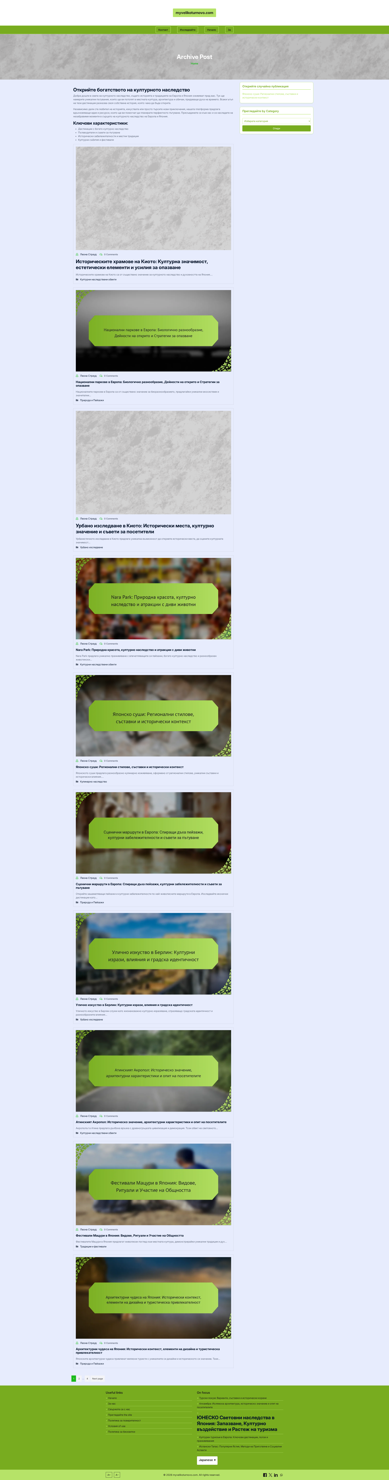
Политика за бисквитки (121, 1431)
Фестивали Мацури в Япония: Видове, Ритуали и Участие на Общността (130, 1235)
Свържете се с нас (119, 1409)
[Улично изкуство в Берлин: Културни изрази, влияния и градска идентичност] (153, 953)
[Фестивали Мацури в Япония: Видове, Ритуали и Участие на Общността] (153, 1184)
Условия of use (116, 1426)
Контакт (163, 29)
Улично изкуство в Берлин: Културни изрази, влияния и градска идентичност (134, 1005)
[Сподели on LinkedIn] (276, 1474)
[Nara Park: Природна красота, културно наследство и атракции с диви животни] (153, 598)
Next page (97, 1378)
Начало (211, 29)
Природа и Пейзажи (92, 400)
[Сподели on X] (271, 1474)
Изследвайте (187, 29)
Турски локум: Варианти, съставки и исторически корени (233, 1397)
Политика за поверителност (124, 1420)
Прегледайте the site (120, 1414)
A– (117, 1474)
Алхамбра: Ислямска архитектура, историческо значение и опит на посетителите (238, 1405)
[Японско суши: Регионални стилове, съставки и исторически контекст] (153, 715)
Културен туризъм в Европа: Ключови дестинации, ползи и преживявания (232, 1439)
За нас (112, 1403)
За (229, 29)
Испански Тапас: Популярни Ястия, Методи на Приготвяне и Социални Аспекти (239, 1448)
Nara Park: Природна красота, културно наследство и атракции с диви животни (136, 650)
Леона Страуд (88, 254)
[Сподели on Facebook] (265, 1474)
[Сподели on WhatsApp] (281, 1474)
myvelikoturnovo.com (194, 12)
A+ (109, 1474)
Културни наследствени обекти (98, 279)
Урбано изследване (91, 547)
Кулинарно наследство (93, 781)
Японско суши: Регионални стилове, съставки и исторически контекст (130, 767)
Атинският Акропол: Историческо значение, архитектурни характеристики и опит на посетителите (151, 1122)
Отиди (276, 128)
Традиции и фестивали (93, 1246)
